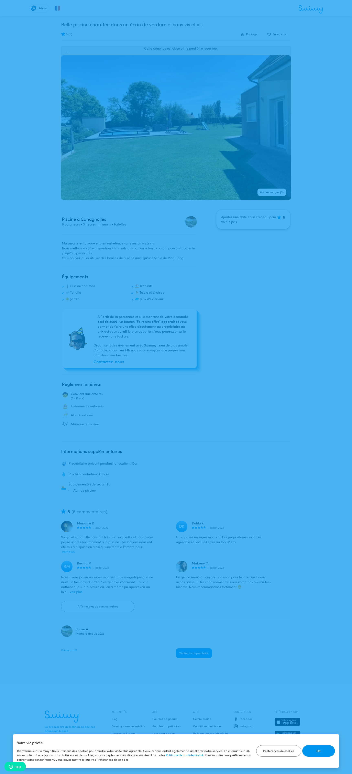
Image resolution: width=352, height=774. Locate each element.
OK (318, 751)
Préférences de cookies (278, 751)
